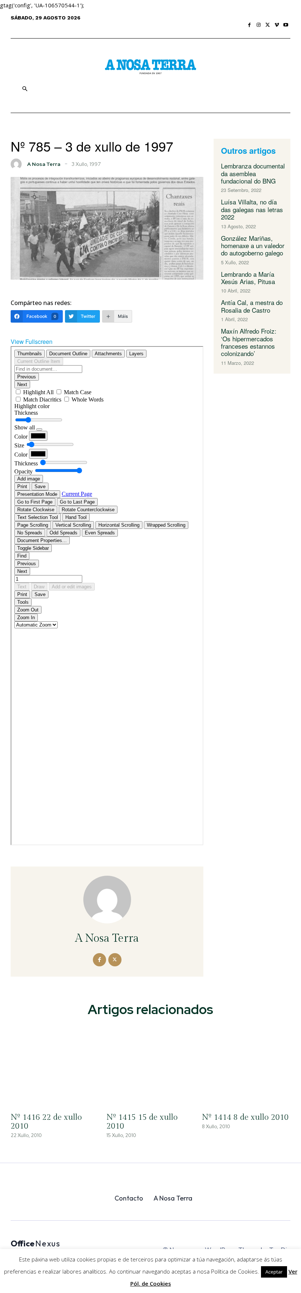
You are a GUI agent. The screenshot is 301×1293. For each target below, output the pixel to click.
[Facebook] (249, 25)
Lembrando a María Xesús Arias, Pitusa (248, 277)
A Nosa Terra (43, 164)
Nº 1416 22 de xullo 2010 (46, 1121)
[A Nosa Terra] (150, 68)
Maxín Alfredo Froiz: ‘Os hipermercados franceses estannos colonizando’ (248, 342)
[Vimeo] (277, 25)
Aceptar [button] (274, 1271)
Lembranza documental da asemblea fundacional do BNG (253, 173)
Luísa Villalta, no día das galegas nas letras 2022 (252, 209)
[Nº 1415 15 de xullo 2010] (150, 1065)
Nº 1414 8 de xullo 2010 (245, 1117)
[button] (24, 89)
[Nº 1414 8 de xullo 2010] (246, 1065)
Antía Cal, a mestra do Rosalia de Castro (252, 306)
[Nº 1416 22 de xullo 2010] (55, 1065)
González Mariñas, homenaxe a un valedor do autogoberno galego (252, 245)
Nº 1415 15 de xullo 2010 (142, 1121)
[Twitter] (267, 25)
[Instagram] (258, 25)
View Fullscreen (31, 341)
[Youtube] (285, 25)
